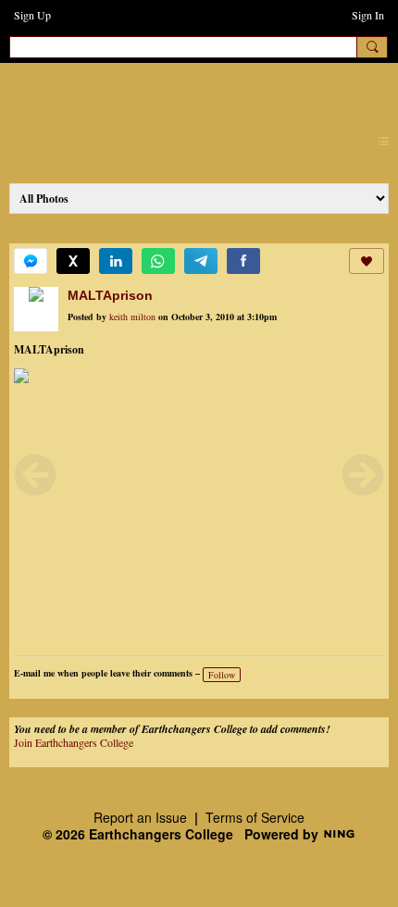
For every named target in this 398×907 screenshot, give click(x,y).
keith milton (132, 316)
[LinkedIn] (115, 261)
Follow (221, 674)
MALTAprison (110, 295)
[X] (73, 261)
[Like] (366, 261)
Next (363, 475)
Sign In (368, 14)
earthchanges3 (166, 93)
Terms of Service (255, 817)
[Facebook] (243, 261)
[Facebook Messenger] (30, 261)
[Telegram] (201, 261)
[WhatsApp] (158, 261)
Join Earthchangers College (73, 742)
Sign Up (32, 14)
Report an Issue (140, 817)
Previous (35, 475)
